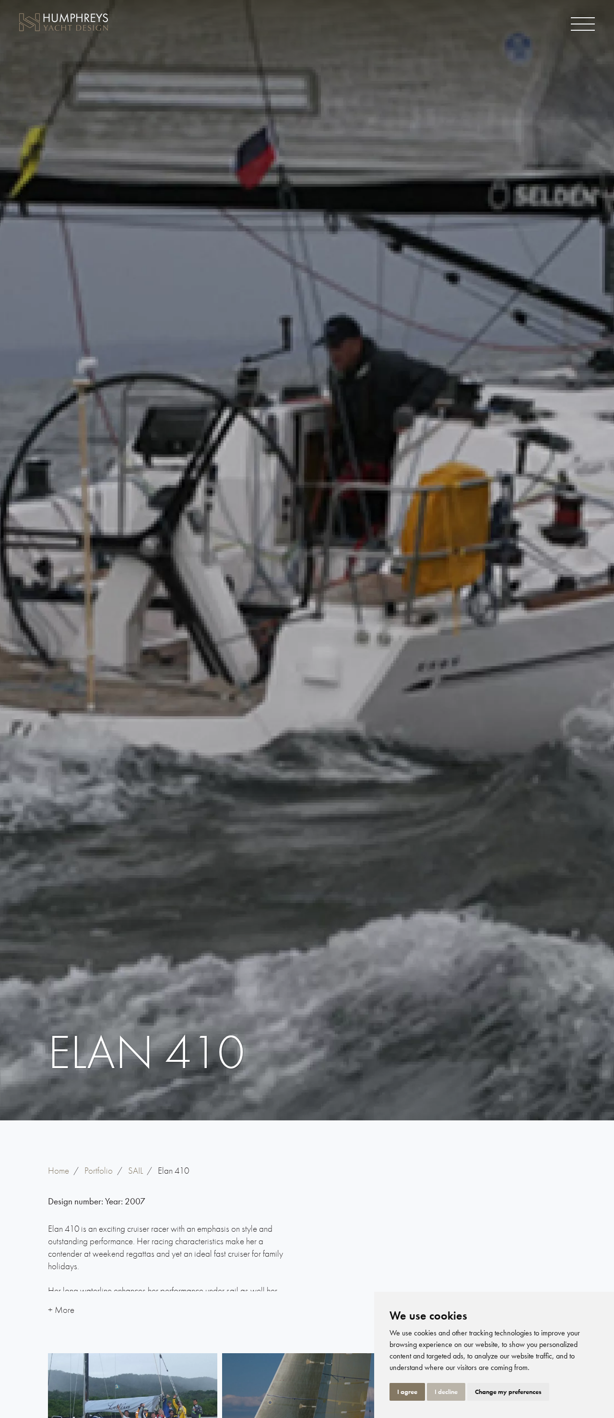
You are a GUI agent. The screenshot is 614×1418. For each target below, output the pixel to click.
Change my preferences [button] (508, 1391)
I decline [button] (446, 1391)
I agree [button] (407, 1391)
